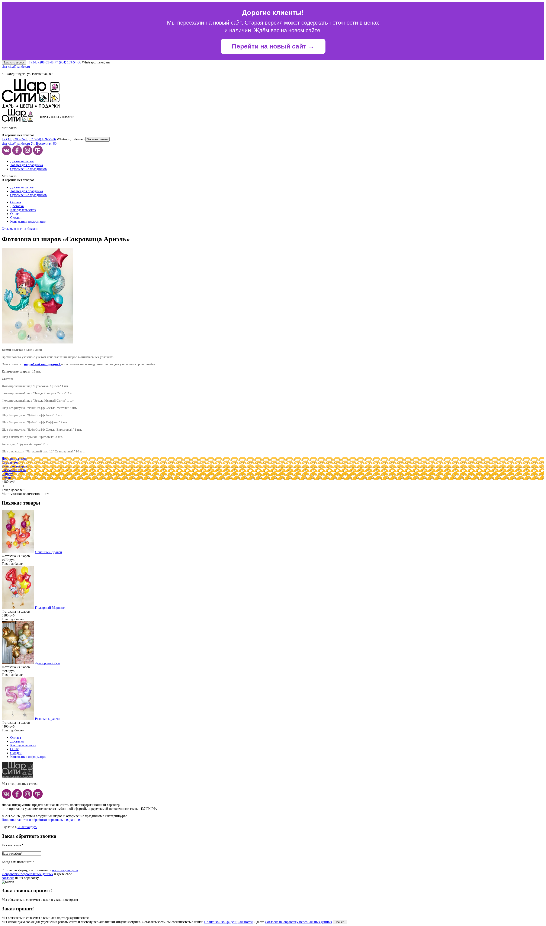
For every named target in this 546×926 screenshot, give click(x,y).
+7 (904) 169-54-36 (67, 62)
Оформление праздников (28, 169)
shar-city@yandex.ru (16, 66)
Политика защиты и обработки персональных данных (41, 820)
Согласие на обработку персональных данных (298, 922)
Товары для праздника (26, 165)
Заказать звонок (13, 62)
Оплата (15, 202)
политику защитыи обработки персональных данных (40, 872)
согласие (8, 878)
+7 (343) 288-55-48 (40, 62)
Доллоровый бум (47, 663)
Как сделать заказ (23, 210)
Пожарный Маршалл (50, 607)
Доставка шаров (22, 161)
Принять (340, 922)
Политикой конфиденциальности (228, 922)
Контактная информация (28, 221)
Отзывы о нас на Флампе (20, 228)
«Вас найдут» (27, 827)
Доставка (17, 206)
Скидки (16, 217)
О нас (14, 214)
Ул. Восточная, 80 (44, 143)
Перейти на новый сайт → (273, 46)
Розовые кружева (47, 719)
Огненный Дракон (48, 552)
